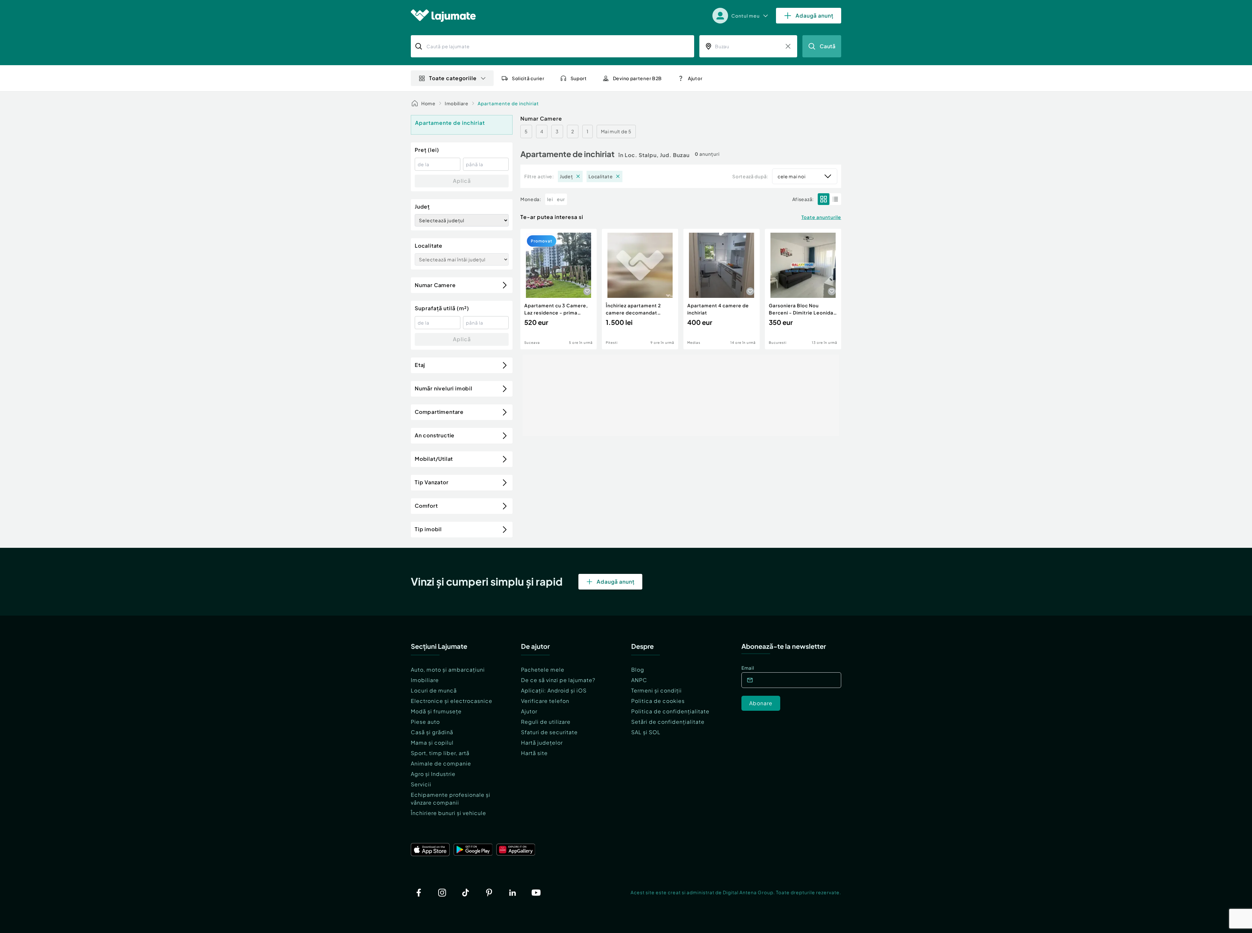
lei (550, 199)
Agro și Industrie (433, 773)
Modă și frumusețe (436, 711)
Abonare (760, 703)
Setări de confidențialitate (668, 721)
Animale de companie (441, 763)
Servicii (421, 784)
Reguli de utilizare (546, 721)
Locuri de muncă (434, 690)
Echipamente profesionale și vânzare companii (450, 798)
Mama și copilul (432, 742)
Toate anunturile (821, 217)
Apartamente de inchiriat (508, 103)
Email (747, 668)
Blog (637, 669)
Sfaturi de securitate (549, 732)
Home (428, 103)
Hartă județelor (542, 742)
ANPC (639, 680)
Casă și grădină (432, 732)
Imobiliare (457, 103)
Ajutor (529, 711)
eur (561, 199)
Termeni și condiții (656, 690)
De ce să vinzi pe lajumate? (558, 680)
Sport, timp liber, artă (440, 753)
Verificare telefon (545, 700)
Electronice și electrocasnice (451, 700)
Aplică (462, 180)
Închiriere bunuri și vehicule (448, 812)
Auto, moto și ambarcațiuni (448, 669)
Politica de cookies (658, 700)
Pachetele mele (542, 669)
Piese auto (425, 721)
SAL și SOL (646, 732)
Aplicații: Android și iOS (554, 690)
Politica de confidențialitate (670, 711)
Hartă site (534, 753)
